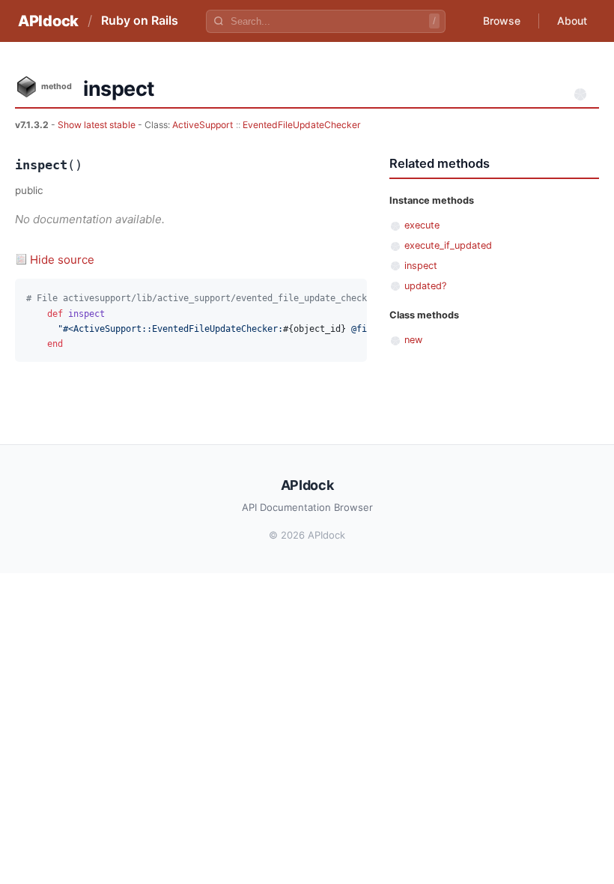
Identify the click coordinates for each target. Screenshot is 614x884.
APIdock (48, 21)
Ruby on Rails (139, 20)
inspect (420, 265)
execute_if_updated (448, 245)
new (413, 339)
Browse (501, 20)
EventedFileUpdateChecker (302, 124)
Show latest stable (98, 124)
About (572, 20)
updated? (425, 285)
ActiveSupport (202, 124)
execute (422, 225)
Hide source (62, 259)
